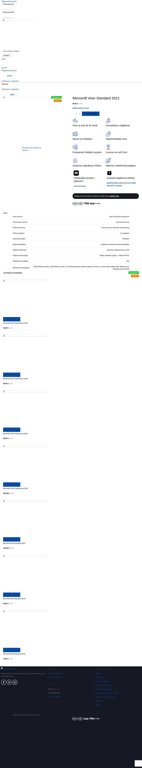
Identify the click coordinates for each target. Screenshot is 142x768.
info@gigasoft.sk (8, 17)
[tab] (71, 210)
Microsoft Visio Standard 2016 (14, 599)
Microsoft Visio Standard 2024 (14, 543)
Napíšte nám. (114, 196)
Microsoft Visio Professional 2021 (15, 434)
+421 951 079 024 (9, 9)
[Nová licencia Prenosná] (25, 298)
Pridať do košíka (90, 113)
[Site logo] (9, 1)
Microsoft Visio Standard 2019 (14, 654)
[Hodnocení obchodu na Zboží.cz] (32, 149)
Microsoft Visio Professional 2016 (15, 323)
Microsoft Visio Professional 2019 (15, 379)
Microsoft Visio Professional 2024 (15, 488)
